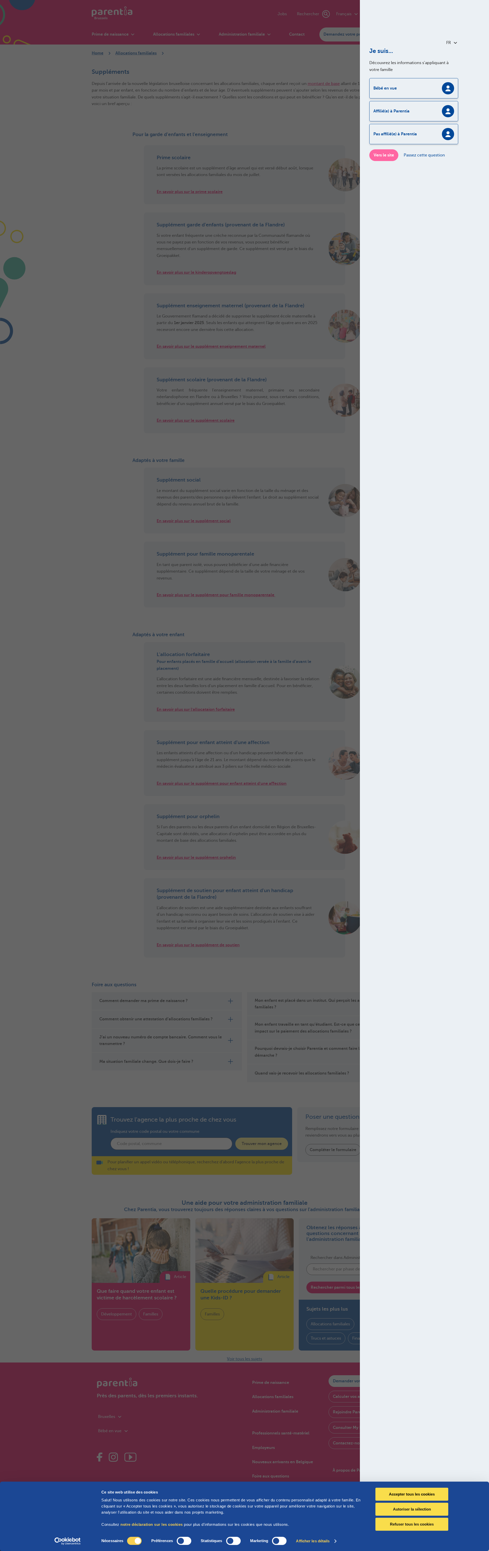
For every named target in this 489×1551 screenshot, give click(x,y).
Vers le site (384, 155)
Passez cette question (424, 155)
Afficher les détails (313, 1541)
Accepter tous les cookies (412, 1494)
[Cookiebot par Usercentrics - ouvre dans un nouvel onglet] (67, 1541)
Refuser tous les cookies (412, 1524)
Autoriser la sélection (412, 1509)
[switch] (184, 1541)
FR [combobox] (448, 42)
